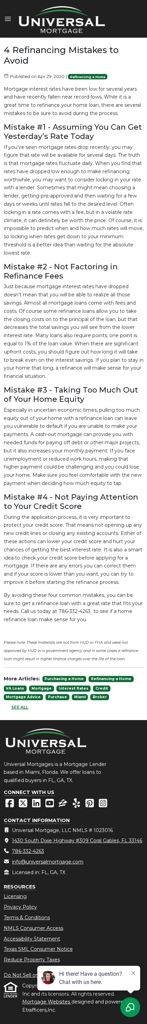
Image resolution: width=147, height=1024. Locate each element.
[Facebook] (10, 805)
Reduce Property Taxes (32, 960)
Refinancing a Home (87, 77)
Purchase (57, 697)
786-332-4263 (28, 851)
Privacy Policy (20, 907)
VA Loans (15, 688)
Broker (100, 697)
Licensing (15, 896)
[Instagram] (103, 805)
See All (19, 707)
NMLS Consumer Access (33, 928)
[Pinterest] (90, 805)
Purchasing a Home (64, 679)
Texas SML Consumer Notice (38, 949)
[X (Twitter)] (23, 805)
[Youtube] (50, 805)
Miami (80, 697)
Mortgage (41, 688)
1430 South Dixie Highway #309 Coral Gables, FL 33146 (77, 840)
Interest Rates (74, 688)
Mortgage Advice (23, 697)
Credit (101, 688)
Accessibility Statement (32, 939)
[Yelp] (77, 805)
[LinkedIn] (37, 805)
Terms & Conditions (27, 917)
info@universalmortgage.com (47, 862)
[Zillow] (63, 805)
